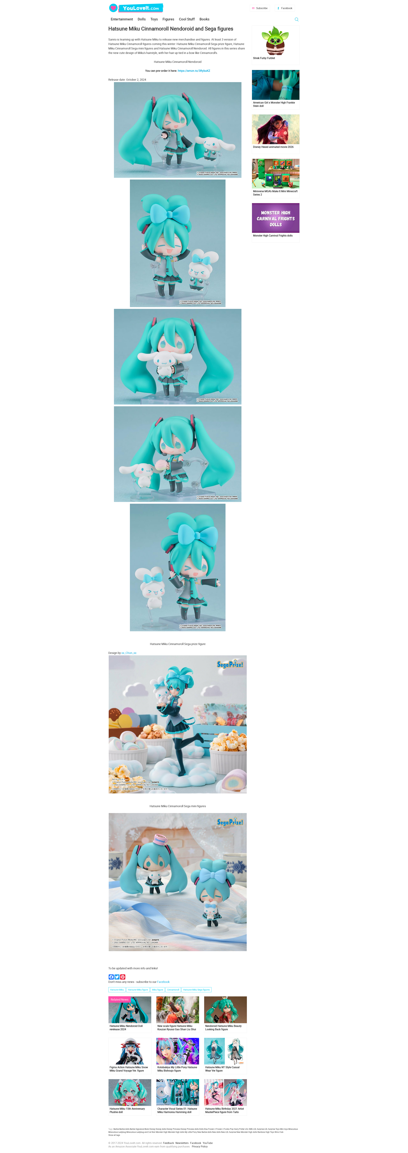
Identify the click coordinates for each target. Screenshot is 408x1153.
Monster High (162, 1132)
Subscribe (261, 8)
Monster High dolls (176, 1132)
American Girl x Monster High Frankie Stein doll (274, 104)
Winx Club (279, 1132)
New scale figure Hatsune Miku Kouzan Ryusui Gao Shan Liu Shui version (176, 1027)
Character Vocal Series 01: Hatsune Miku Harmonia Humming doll (177, 1110)
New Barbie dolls (204, 1132)
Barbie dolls (124, 1129)
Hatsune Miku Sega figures (196, 989)
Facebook (286, 8)
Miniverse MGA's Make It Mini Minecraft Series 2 (275, 193)
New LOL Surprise (228, 1132)
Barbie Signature (137, 1129)
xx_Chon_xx (128, 653)
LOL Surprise (258, 1129)
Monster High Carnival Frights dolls (273, 235)
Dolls (142, 19)
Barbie (116, 1129)
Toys (154, 19)
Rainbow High (264, 1132)
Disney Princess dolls (190, 1129)
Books (204, 19)
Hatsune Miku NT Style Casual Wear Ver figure (222, 1069)
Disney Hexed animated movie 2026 (273, 147)
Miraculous (293, 1129)
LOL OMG (249, 1129)
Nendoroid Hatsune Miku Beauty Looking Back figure (223, 1027)
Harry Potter (239, 1129)
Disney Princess (173, 1129)
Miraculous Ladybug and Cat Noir (140, 1132)
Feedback (168, 1143)
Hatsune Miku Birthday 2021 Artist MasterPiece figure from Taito (224, 1110)
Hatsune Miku (117, 989)
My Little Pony (191, 1132)
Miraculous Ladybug (117, 1132)
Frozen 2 (220, 1129)
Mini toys (284, 1129)
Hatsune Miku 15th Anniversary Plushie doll (127, 1110)
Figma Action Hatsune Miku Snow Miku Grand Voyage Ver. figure (129, 1069)
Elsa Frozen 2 (210, 1129)
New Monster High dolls (247, 1132)
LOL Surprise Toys (272, 1129)
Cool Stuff (187, 19)
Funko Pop (228, 1129)
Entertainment (122, 19)
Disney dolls (161, 1129)
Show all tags (114, 1135)
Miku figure (157, 989)
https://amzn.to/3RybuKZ (194, 71)
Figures (168, 19)
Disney (152, 1129)
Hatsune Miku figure (138, 989)
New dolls (216, 1132)
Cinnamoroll (173, 989)
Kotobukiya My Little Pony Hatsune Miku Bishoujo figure (177, 1069)
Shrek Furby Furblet (264, 58)
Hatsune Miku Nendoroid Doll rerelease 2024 (126, 1027)
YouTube (208, 1143)
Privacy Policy (200, 1146)
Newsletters (182, 1143)
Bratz (147, 1129)
